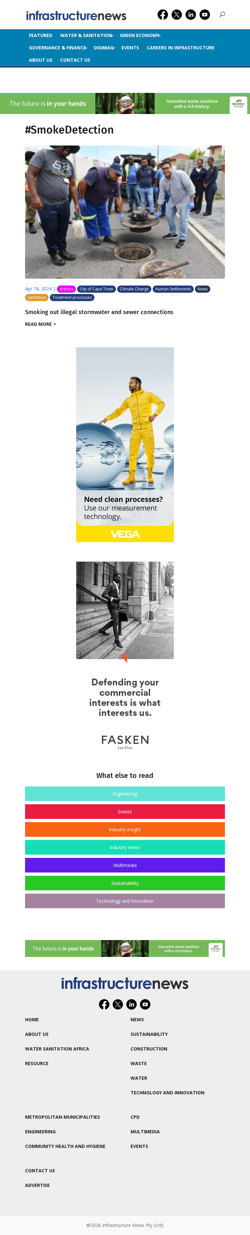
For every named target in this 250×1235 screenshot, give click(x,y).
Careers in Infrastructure (181, 48)
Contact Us (75, 60)
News (203, 289)
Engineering (125, 794)
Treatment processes (72, 297)
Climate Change (134, 289)
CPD (135, 1117)
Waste (139, 1063)
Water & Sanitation (86, 35)
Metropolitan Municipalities (62, 1117)
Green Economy (139, 35)
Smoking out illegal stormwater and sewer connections (99, 312)
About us (40, 60)
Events (130, 48)
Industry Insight (125, 829)
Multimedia (125, 865)
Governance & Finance (57, 48)
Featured (40, 35)
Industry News (125, 847)
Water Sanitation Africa (57, 1049)
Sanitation (37, 297)
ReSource (37, 1063)
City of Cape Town (96, 289)
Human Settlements (173, 289)
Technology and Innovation (125, 901)
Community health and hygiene (65, 1146)
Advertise (37, 1185)
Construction (149, 1049)
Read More (38, 324)
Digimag (104, 48)
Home (32, 1019)
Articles (66, 289)
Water (139, 1078)
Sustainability (125, 883)
